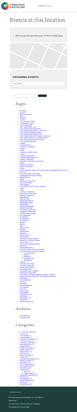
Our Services (24, 220)
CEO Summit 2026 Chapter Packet (31, 134)
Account (22, 112)
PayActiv (23, 289)
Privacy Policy (24, 228)
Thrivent (22, 262)
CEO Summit (24, 335)
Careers (22, 120)
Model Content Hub (26, 208)
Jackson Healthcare (26, 285)
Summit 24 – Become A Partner (30, 240)
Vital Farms (23, 300)
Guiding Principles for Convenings (31, 175)
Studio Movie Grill (26, 294)
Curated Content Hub (26, 159)
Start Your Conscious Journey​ (29, 238)
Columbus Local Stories (27, 339)
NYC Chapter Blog (26, 364)
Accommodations (29, 253)
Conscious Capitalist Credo (28, 152)
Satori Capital (24, 291)
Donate (22, 163)
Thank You (23, 246)
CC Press (23, 333)
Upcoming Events (25, 269)
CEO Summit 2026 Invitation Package (32, 139)
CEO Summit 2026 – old (28, 127)
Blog (21, 116)
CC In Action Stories (26, 332)
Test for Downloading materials (30, 244)
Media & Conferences (27, 195)
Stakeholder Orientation (27, 375)
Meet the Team (24, 199)
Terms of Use (24, 242)
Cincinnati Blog (25, 337)
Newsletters (23, 362)
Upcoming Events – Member (29, 271)
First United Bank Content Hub (30, 174)
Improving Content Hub (27, 181)
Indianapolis (24, 278)
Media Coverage (25, 361)
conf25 (22, 150)
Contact (22, 154)
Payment (22, 222)
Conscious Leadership (27, 343)
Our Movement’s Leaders (28, 213)
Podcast (22, 224)
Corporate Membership (27, 156)
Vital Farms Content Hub (28, 273)
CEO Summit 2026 (26, 125)
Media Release (24, 197)
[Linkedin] (48, 397)
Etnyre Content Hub (26, 166)
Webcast (22, 382)
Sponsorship (28, 260)
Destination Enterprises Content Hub (31, 161)
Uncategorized (24, 379)
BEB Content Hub (26, 114)
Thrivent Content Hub (27, 264)
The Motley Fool (25, 298)
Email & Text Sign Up (27, 165)
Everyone (23, 172)
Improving (23, 283)
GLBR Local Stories (26, 348)
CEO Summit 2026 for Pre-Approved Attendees (35, 136)
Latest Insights (24, 184)
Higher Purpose (25, 177)
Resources (23, 233)
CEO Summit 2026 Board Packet (30, 132)
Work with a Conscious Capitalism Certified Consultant (37, 274)
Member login (44, 6)
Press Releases (24, 368)
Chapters (22, 143)
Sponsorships (24, 237)
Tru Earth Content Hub (27, 265)
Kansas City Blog (25, 355)
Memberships (24, 204)
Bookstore (23, 118)
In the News (24, 353)
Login (22, 188)
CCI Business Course (26, 123)
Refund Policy (24, 231)
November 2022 (25, 316)
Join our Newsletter (26, 183)
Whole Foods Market (26, 301)
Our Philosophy (25, 219)
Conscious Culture (26, 341)
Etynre (26, 371)
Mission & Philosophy (27, 206)
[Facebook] (66, 397)
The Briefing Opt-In (26, 247)
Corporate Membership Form (29, 157)
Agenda (26, 255)
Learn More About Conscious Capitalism (33, 186)
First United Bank (25, 280)
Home (22, 179)
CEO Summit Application (28, 141)
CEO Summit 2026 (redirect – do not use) (33, 130)
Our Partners (24, 217)
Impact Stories (24, 351)
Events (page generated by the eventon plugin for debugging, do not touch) (43, 170)
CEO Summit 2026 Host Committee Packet (33, 138)
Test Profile (23, 296)
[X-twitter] (62, 397)
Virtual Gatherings (25, 380)
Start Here (23, 377)
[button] (67, 6)
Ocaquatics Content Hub (27, 210)
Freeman (22, 282)
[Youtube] (53, 397)
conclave (22, 148)
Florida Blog (24, 346)
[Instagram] (57, 397)
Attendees (27, 256)
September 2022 (25, 317)
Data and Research (26, 344)
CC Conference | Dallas (27, 121)
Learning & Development (28, 359)
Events (22, 168)
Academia (23, 111)
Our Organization (25, 215)
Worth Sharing (24, 384)
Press (21, 226)
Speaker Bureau (25, 235)
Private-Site (23, 369)
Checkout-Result (25, 145)
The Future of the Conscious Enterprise (32, 249)
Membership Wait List (27, 201)
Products (22, 229)
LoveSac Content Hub (27, 192)
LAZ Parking (24, 287)
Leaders (22, 357)
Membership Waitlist (26, 202)
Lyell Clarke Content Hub (28, 193)
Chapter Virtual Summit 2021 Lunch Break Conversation (38, 276)
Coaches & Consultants (27, 147)
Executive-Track (29, 258)
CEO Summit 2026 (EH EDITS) (30, 129)
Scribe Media (24, 292)
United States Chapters (27, 267)
